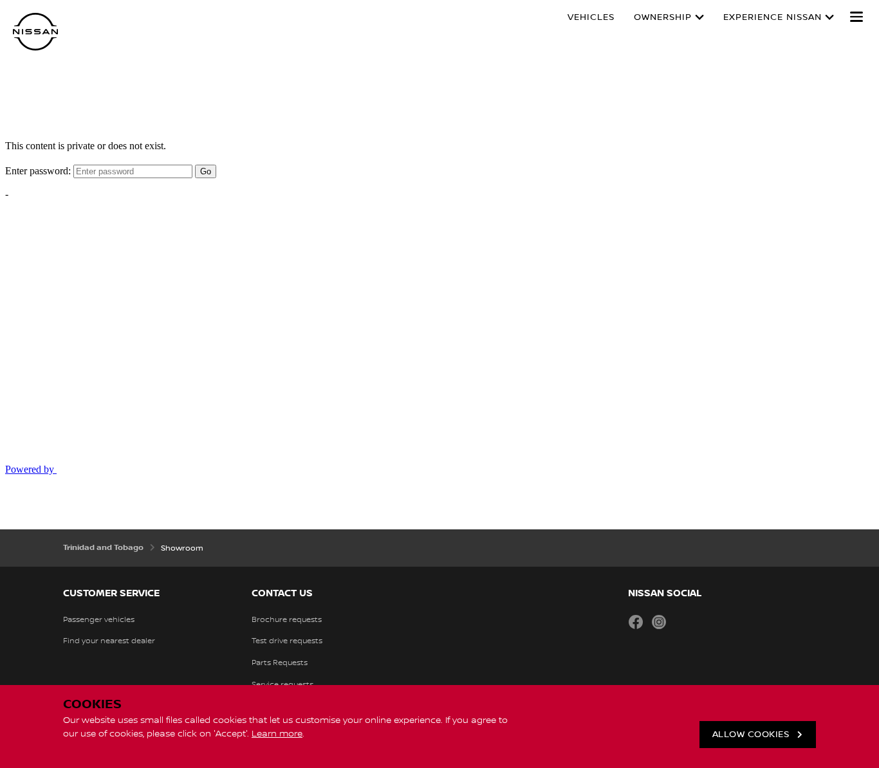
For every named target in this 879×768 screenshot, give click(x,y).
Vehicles (591, 17)
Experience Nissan (772, 17)
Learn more (277, 734)
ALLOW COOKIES (751, 734)
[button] (856, 16)
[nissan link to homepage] (35, 32)
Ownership (663, 17)
